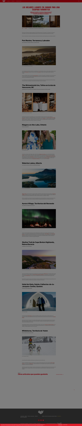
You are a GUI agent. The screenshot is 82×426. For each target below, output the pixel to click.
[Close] (81, 424)
